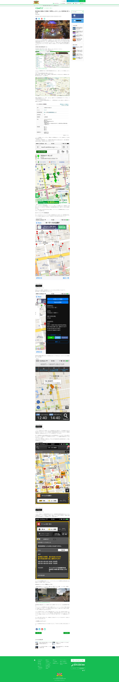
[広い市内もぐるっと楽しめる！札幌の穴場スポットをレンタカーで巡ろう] (74, 51)
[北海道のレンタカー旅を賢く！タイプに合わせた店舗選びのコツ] (53, 644)
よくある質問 (55, 661)
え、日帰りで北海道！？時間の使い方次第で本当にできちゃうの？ (79, 36)
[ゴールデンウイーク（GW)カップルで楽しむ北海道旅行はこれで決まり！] (74, 55)
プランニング (44, 16)
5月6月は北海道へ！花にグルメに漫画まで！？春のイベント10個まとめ (79, 58)
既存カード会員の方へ (63, 661)
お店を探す (63, 3)
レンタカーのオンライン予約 (78, 660)
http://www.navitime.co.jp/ (40, 50)
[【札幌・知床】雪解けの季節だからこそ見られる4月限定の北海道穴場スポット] (36, 644)
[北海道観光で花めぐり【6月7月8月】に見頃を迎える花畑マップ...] (74, 31)
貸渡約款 (47, 668)
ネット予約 (39, 664)
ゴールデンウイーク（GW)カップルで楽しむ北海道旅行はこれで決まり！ (79, 54)
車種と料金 (69, 3)
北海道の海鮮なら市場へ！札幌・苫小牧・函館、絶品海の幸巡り (79, 39)
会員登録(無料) (81, 668)
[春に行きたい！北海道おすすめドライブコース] (74, 48)
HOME (34, 5)
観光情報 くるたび (55, 663)
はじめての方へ (56, 3)
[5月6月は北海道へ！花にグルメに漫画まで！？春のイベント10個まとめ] (74, 58)
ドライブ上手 (40, 5)
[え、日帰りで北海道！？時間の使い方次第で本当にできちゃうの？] (74, 35)
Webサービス (37, 16)
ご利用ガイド (76, 3)
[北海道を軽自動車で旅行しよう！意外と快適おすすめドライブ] (53, 648)
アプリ (40, 16)
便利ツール (51, 16)
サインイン (40, 669)
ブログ (37, 5)
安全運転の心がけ (48, 665)
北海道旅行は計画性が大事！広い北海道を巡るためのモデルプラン (79, 28)
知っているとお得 (56, 16)
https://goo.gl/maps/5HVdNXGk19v (44, 602)
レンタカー (48, 16)
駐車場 (60, 16)
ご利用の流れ (47, 661)
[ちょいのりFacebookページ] (84, 670)
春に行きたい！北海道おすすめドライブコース (79, 47)
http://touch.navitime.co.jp (42, 204)
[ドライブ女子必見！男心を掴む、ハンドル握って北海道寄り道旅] (36, 648)
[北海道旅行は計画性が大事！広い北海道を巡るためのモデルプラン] (74, 27)
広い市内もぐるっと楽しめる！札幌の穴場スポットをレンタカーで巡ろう (79, 51)
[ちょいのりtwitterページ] (82, 670)
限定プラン (83, 3)
